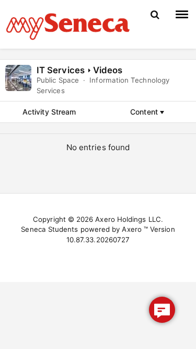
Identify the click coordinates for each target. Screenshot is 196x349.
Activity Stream (49, 111)
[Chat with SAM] (162, 310)
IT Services (61, 70)
